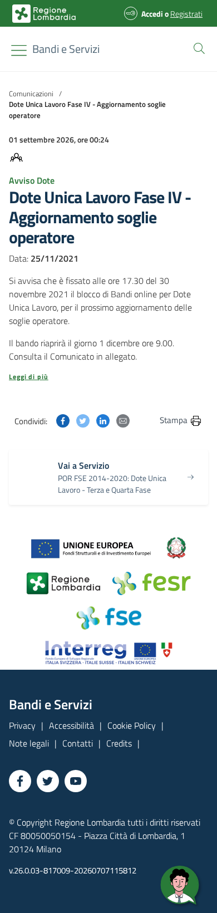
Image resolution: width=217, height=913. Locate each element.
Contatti (77, 743)
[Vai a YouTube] (76, 781)
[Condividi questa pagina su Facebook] (63, 419)
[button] (197, 47)
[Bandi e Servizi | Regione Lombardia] (44, 13)
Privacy (22, 725)
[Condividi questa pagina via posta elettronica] (123, 419)
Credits (119, 743)
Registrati (186, 13)
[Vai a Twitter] (48, 781)
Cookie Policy (131, 725)
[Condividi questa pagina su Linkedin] (103, 419)
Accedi (152, 13)
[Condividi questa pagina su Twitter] (83, 419)
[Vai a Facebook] (20, 781)
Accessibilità (71, 725)
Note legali (29, 743)
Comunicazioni (31, 93)
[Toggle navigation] (19, 50)
